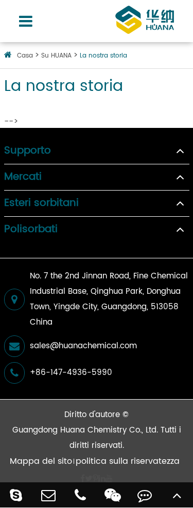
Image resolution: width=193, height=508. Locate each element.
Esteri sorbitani (41, 203)
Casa (25, 56)
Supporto (27, 151)
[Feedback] (145, 494)
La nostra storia (103, 56)
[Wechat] (113, 494)
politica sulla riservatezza (128, 461)
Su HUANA (56, 56)
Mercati (23, 177)
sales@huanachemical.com (83, 346)
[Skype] (16, 494)
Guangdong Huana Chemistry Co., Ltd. (85, 430)
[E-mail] (48, 494)
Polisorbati (31, 229)
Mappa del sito (41, 461)
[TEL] (80, 494)
